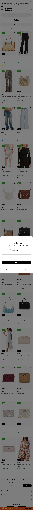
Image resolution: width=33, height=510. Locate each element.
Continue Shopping (16, 265)
